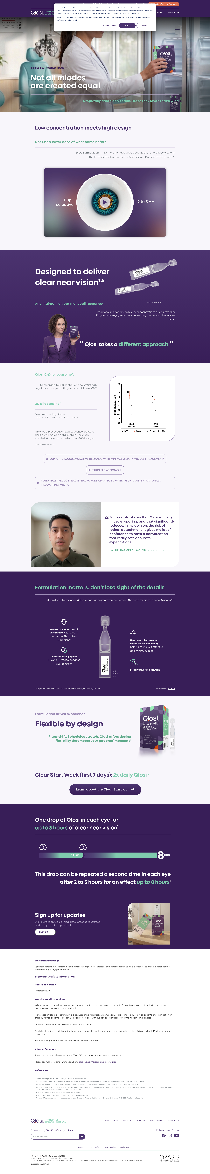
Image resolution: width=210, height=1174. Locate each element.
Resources (173, 13)
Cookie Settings (126, 1147)
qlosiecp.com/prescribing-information (98, 1062)
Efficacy (126, 1121)
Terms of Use (96, 1147)
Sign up (45, 932)
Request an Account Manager (163, 4)
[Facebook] (164, 1135)
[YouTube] (176, 1135)
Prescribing (156, 13)
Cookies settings (109, 25)
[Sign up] (151, 923)
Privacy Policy (110, 1147)
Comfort (141, 1121)
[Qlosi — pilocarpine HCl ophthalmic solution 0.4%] (48, 13)
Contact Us (82, 1147)
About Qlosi (111, 1121)
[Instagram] (170, 1135)
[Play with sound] (105, 202)
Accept (127, 25)
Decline (144, 25)
